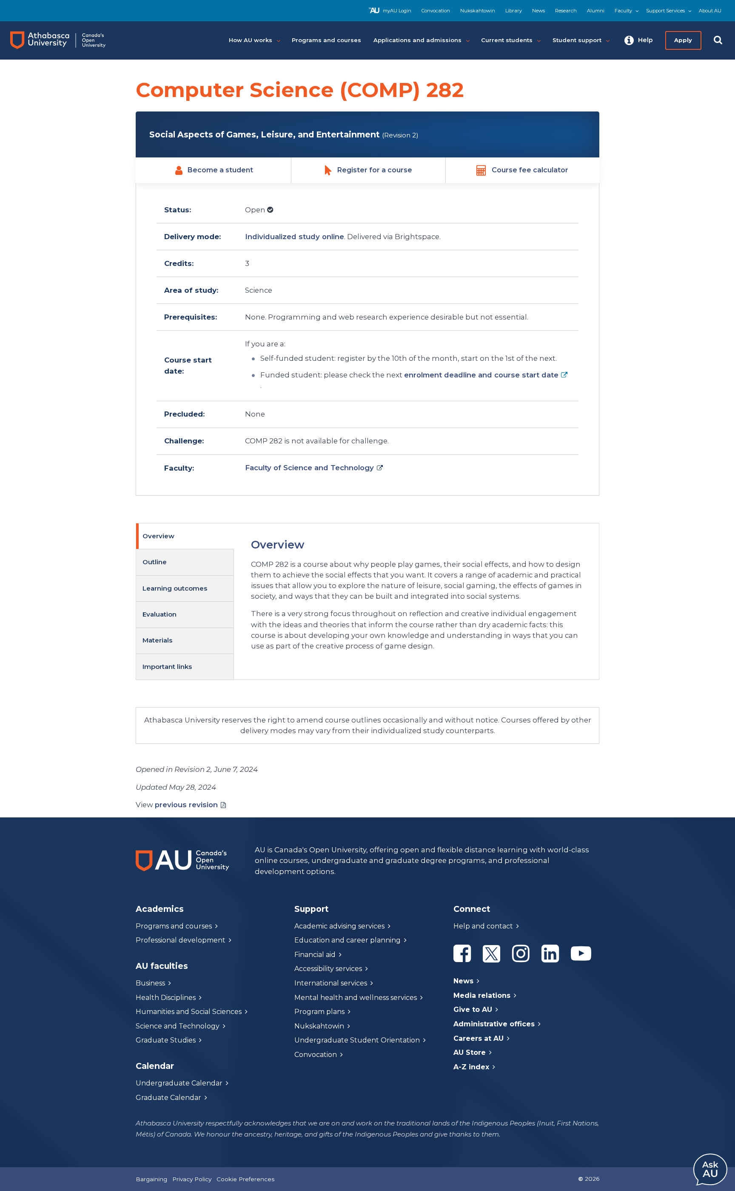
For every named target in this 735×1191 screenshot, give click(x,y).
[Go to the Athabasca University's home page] (65, 40)
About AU (710, 11)
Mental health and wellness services (355, 998)
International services (330, 983)
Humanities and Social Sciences (189, 1012)
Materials (157, 640)
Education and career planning (347, 940)
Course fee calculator (530, 170)
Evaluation (159, 614)
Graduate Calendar (168, 1098)
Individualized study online (294, 236)
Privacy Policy (191, 1179)
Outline (154, 562)
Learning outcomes (174, 588)
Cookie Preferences (245, 1179)
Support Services (665, 11)
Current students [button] (507, 40)
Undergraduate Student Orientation (357, 1040)
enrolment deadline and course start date (481, 375)
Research (566, 11)
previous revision (186, 804)
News (538, 11)
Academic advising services (339, 926)
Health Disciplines (166, 998)
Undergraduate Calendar (179, 1083)
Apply (683, 40)
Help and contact (483, 926)
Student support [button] (577, 40)
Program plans (319, 1012)
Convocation (436, 11)
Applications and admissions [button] (417, 40)
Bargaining (151, 1179)
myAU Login (397, 11)
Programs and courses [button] (326, 40)
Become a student (220, 170)
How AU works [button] (250, 40)
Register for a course (374, 170)
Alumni (595, 11)
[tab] (185, 536)
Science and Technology (177, 1026)
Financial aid (315, 955)
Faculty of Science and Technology (309, 467)
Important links (167, 667)
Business (150, 983)
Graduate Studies (166, 1040)
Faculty (623, 11)
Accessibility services (328, 969)
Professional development (180, 940)
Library (513, 11)
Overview (158, 536)
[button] (639, 40)
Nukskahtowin (477, 11)
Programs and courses (174, 926)
